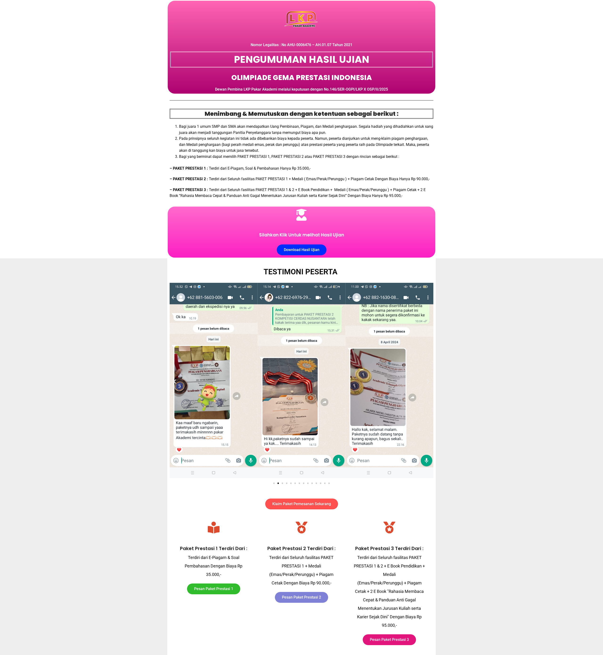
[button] (175, 381)
